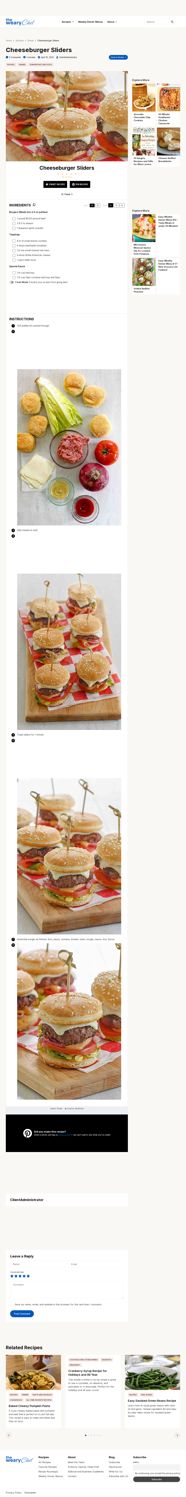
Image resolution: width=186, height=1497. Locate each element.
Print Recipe (57, 184)
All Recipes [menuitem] (45, 1462)
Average (20, 1276)
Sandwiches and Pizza (41, 65)
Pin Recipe (82, 184)
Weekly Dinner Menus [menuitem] (90, 21)
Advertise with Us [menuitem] (118, 1476)
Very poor (12, 1276)
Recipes (20, 40)
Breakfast (75, 1365)
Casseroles (16, 1400)
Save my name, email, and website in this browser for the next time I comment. (58, 1304)
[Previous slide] (9, 1435)
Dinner (30, 40)
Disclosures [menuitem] (115, 1466)
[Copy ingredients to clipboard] (34, 204)
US (92, 205)
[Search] (172, 22)
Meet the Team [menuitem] (76, 1462)
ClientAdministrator (68, 57)
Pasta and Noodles (42, 1395)
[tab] (85, 1435)
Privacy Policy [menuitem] (14, 1492)
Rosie (59, 1108)
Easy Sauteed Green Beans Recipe (152, 1400)
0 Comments (15, 57)
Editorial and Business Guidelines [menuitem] (86, 1471)
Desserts (106, 1360)
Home (9, 40)
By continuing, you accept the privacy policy (157, 1473)
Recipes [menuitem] (66, 21)
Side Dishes (146, 1395)
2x (116, 205)
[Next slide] (177, 1435)
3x (122, 205)
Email (136, 1462)
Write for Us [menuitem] (115, 1471)
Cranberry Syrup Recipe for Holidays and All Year (87, 1373)
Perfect (28, 1276)
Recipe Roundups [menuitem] (48, 1471)
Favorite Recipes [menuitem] (48, 1466)
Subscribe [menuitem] (114, 1462)
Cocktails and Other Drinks (84, 1360)
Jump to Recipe (117, 57)
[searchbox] (160, 22)
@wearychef (64, 1135)
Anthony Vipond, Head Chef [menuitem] (83, 1466)
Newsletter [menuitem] (30, 1492)
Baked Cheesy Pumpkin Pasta (29, 1406)
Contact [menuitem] (72, 1476)
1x (111, 205)
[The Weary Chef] (20, 21)
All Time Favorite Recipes (38, 1400)
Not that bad (16, 1276)
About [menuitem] (110, 21)
